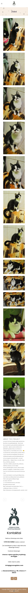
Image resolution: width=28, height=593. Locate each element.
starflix (17, 591)
